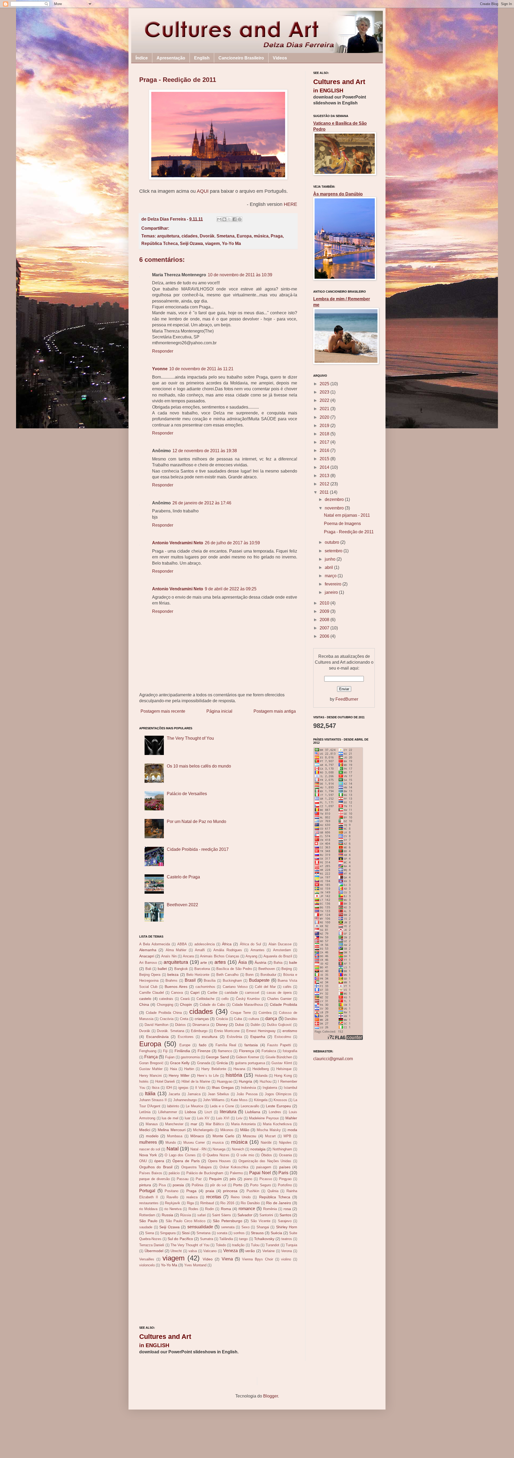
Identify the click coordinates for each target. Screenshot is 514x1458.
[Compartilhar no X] (229, 219)
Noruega (219, 1149)
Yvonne (160, 369)
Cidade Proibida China (164, 1013)
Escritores (186, 1037)
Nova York (148, 1155)
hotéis (144, 1081)
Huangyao (224, 1081)
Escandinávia (157, 1036)
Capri (194, 992)
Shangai (262, 1227)
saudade (145, 1227)
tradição (238, 1245)
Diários (180, 1025)
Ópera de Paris (185, 1161)
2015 (325, 458)
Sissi (186, 1233)
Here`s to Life (208, 1076)
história (234, 1075)
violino (286, 1259)
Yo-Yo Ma (231, 243)
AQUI (203, 191)
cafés (287, 987)
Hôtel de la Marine (196, 1081)
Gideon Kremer (247, 1057)
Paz (199, 1179)
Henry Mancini (150, 1076)
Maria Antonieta (243, 1124)
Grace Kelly (180, 1063)
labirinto (173, 1106)
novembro (335, 508)
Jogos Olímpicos (278, 1094)
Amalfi (200, 950)
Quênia (272, 1191)
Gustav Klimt (281, 1063)
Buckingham (232, 981)
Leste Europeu (278, 1106)
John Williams (214, 1100)
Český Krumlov (248, 999)
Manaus (152, 1124)
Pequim (215, 1179)
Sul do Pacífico (180, 1239)
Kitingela (260, 1100)
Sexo (245, 1227)
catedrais (166, 999)
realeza (192, 1197)
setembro (334, 551)
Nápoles (285, 1142)
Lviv (239, 1118)
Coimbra (265, 1013)
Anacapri (146, 956)
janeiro (332, 592)
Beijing (286, 969)
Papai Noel (260, 1172)
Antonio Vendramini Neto (177, 543)
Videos (280, 58)
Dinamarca (200, 1025)
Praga (277, 236)
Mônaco (197, 1136)
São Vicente (260, 1221)
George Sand (217, 1057)
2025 (325, 384)
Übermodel (154, 1251)
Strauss (257, 1233)
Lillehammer (167, 1112)
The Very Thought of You (190, 738)
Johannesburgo (185, 1100)
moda (292, 1130)
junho (331, 559)
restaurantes (148, 1203)
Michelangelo (203, 1130)
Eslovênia (234, 1037)
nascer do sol (149, 1149)
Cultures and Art (165, 1336)
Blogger (270, 1396)
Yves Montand (195, 1265)
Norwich (238, 1149)
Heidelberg (260, 1069)
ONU (143, 1161)
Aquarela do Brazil (277, 956)
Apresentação (171, 58)
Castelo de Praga (183, 877)
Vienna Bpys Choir (257, 1259)
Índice (141, 58)
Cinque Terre (240, 1013)
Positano (171, 1191)
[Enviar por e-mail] (219, 219)
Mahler (291, 1118)
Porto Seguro (260, 1185)
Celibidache (205, 999)
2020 (325, 417)
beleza (173, 974)
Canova (177, 993)
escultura (209, 1036)
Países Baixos (150, 1173)
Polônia (197, 1185)
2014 (325, 467)
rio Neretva (173, 1209)
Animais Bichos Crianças (219, 956)
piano (248, 1179)
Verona (286, 1251)
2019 (325, 425)
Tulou (255, 1245)
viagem (212, 243)
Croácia (222, 1019)
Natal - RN (198, 1149)
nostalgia (258, 1149)
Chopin (186, 1004)
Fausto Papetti (279, 1045)
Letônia (144, 1112)
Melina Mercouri (171, 1130)
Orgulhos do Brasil (155, 1167)
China (144, 1004)
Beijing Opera (149, 975)
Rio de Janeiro (278, 1203)
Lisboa (190, 1112)
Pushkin (253, 1191)
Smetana (203, 1233)
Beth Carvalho (227, 975)
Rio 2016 (227, 1203)
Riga (190, 1203)
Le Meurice (194, 1106)
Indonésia (248, 1088)
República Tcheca (159, 243)
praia (210, 1191)
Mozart (270, 1136)
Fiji (165, 1051)
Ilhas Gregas (223, 1087)
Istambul (290, 1088)
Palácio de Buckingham (204, 1173)
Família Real (226, 1045)
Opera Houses (219, 1161)
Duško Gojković (279, 1025)
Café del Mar (265, 987)
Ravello (172, 1197)
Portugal (147, 1190)
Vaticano (210, 1251)
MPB (287, 1136)
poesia (178, 1185)
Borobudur (268, 975)
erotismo (289, 1031)
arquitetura (168, 236)
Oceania (285, 1155)
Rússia (185, 1215)
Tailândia (226, 1239)
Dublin (255, 1025)
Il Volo (200, 1088)
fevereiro (333, 584)
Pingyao (285, 1179)
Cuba (238, 1019)
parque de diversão (154, 1179)
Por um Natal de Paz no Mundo (196, 821)
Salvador (244, 1215)
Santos (285, 1215)
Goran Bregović (151, 1063)
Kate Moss (239, 1100)
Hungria (245, 1081)
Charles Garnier (279, 999)
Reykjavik (172, 1203)
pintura (145, 1185)
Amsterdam (282, 950)
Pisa (162, 1185)
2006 (325, 636)
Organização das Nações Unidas (265, 1161)
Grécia (222, 1063)
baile (293, 962)
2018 (325, 434)
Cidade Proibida (283, 1004)
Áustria (260, 962)
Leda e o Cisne (222, 1106)
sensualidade (200, 1227)
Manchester (174, 1124)
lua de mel (170, 1118)
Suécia (276, 1233)
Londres (275, 1112)
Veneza (230, 1250)
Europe (184, 1045)
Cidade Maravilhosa (247, 1005)
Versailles (146, 1259)
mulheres (148, 1142)
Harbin (189, 1069)
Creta (184, 1019)
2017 (325, 442)
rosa (287, 1209)
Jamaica (194, 1094)
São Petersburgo (227, 1221)
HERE (290, 204)
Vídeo (208, 1259)
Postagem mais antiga (275, 711)
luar (187, 1118)
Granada (203, 1063)
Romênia (270, 1209)
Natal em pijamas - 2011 (347, 515)
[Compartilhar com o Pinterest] (239, 219)
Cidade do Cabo (212, 1005)
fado (202, 1045)
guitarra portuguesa (250, 1063)
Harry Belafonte (213, 1069)
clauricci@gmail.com (333, 1058)
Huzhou (265, 1081)
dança (271, 1018)
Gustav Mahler (150, 1069)
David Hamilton (156, 1025)
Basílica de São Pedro (234, 969)
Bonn (249, 975)
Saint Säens (221, 1215)
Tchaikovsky (264, 1239)
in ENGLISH (154, 1345)
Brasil (190, 980)
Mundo (170, 1142)
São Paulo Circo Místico (186, 1221)
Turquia (291, 1245)
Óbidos (266, 1155)
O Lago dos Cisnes (180, 1155)
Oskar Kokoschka (234, 1167)
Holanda (261, 1076)
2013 (325, 475)
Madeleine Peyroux (264, 1118)
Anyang (251, 956)
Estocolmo (282, 1037)
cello (225, 999)
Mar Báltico (215, 1124)
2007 (325, 628)
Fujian (170, 1057)
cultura (253, 1019)
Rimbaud (207, 1203)
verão (250, 1251)
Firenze (204, 1051)
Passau (182, 1179)
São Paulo (148, 1221)
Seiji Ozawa (191, 243)
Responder (162, 351)
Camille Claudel (151, 993)
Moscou (249, 1136)
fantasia (251, 1045)
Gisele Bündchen (279, 1057)
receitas (213, 1197)
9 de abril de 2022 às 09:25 (230, 589)
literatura (228, 1111)
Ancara (188, 956)
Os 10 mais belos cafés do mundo (199, 766)
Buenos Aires (176, 986)
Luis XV (203, 1118)
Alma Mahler (176, 950)
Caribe (212, 993)
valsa (192, 1251)
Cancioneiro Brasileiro (241, 58)
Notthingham (282, 1149)
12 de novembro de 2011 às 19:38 (204, 450)
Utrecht (176, 1251)
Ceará (185, 999)
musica (218, 1142)
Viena (227, 1259)
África (227, 944)
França (151, 1057)
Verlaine (268, 1251)
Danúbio (291, 1019)
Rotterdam (147, 1215)
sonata (222, 1233)
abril (329, 567)
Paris (283, 1172)
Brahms (171, 981)
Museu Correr (194, 1142)
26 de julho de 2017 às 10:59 (232, 543)
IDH (169, 1088)
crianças (202, 1019)
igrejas (183, 1088)
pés (233, 1179)
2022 (325, 400)
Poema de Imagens (342, 523)
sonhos (239, 1233)
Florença (246, 1051)
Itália (150, 1093)
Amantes (257, 950)
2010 (325, 603)
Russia (167, 1215)
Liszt (208, 1112)
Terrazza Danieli (151, 1245)
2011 (325, 492)
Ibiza (155, 1088)
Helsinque (284, 1069)
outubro (332, 542)
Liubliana (252, 1112)
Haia (173, 1069)
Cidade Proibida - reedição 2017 (198, 849)
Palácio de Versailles (187, 793)
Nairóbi (266, 1142)
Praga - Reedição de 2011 (349, 532)
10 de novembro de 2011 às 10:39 (240, 275)
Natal (173, 1148)
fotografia (290, 1051)
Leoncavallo (250, 1106)
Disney (222, 1024)
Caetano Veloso (235, 987)
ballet (162, 968)
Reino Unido (241, 1197)
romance (247, 1208)
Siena (149, 1233)
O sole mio (245, 1155)
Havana (239, 1069)
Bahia (278, 963)
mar (194, 1124)
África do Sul (250, 944)
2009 (325, 611)
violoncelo (147, 1265)
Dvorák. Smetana (217, 236)
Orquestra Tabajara (196, 1167)
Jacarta (174, 1094)
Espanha (257, 1036)
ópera (159, 1161)
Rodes (193, 1209)
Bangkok (181, 969)
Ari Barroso (148, 963)
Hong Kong (283, 1076)
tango (243, 1239)
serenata (228, 1227)
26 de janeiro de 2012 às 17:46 (201, 503)
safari (201, 1215)
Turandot (272, 1245)
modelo (152, 1136)
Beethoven (266, 969)
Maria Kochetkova (277, 1124)
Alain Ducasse (280, 944)
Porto (237, 1185)
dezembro (335, 499)
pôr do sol (218, 1185)
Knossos (280, 1100)
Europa (244, 236)
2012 (325, 484)
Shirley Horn (286, 1227)
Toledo (221, 1245)
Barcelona (202, 969)
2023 (325, 392)
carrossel (252, 993)
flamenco (225, 1051)
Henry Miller (179, 1075)
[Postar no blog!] (224, 219)
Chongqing (165, 1005)
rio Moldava (148, 1209)
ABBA (182, 944)
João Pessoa (246, 1094)
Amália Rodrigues (227, 950)
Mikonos (226, 1130)
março (331, 575)
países (284, 1167)
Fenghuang (147, 1051)
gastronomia (190, 1057)
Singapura (168, 1233)
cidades (190, 236)
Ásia (242, 962)
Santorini (266, 1215)
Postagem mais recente (163, 711)
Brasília (210, 981)
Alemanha (147, 950)
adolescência (204, 944)
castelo (145, 998)
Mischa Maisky (269, 1130)
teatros (286, 1239)
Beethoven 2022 (182, 904)
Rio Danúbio (250, 1203)
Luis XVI (223, 1118)
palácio (174, 1173)
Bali (148, 969)
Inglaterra (270, 1088)
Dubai (239, 1025)
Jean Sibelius (218, 1094)
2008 (325, 619)
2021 (325, 408)
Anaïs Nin (168, 956)
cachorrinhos (205, 987)
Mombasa (174, 1136)
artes (220, 962)
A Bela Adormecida (154, 944)
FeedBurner (346, 699)
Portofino (285, 1185)
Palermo (236, 1173)
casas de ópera (279, 993)
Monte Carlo (223, 1136)
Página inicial (219, 711)
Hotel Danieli (165, 1081)
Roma (226, 1209)
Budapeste (259, 980)
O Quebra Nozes (216, 1155)
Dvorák (144, 1031)
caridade (231, 993)
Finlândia (182, 1051)
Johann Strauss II (153, 1100)
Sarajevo (285, 1221)
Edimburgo (199, 1031)
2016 (325, 450)
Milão (244, 1130)
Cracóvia (166, 1019)
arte (203, 962)
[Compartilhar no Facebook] (234, 219)
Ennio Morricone (227, 1031)
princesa (230, 1191)
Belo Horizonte (197, 975)
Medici (144, 1130)
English (202, 58)
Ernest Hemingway (261, 1031)
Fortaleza (269, 1051)
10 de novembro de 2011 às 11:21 (201, 369)
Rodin (209, 1209)
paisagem (263, 1167)
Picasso (265, 1179)
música (261, 236)
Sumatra (206, 1239)
